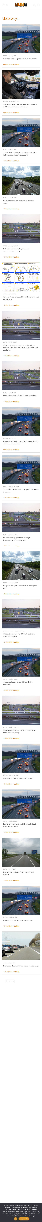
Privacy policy (23, 1219)
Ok (16, 1219)
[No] (39, 1212)
